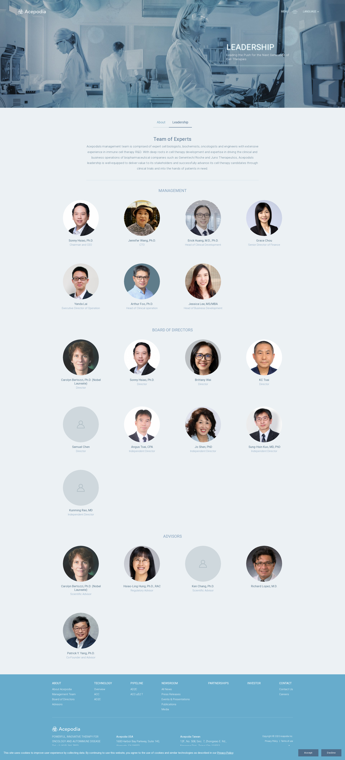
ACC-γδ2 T (136, 694)
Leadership (180, 122)
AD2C (97, 699)
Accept (308, 752)
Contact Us (286, 689)
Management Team (64, 694)
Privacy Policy (271, 741)
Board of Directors (63, 699)
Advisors (57, 704)
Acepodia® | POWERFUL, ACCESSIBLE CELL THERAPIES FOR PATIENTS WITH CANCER (32, 11)
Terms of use (287, 741)
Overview (99, 689)
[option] (172, 54)
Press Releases (171, 694)
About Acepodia (62, 689)
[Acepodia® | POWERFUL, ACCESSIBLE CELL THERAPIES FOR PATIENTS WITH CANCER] (66, 729)
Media (165, 709)
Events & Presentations (176, 699)
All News (167, 689)
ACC (96, 694)
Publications (169, 704)
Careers (284, 694)
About (161, 122)
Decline (331, 752)
